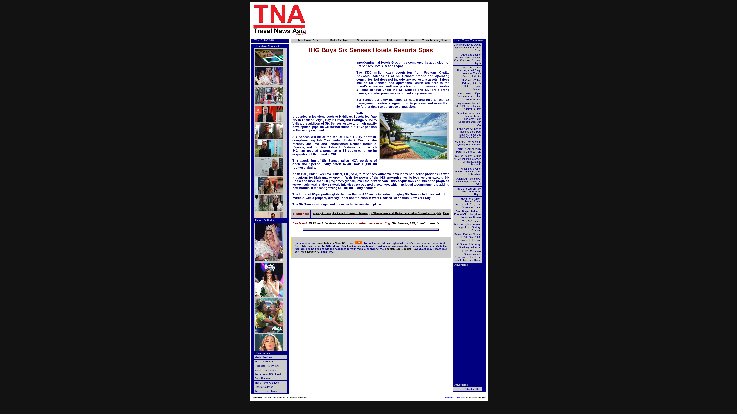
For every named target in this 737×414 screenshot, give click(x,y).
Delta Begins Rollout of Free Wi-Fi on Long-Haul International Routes (467, 214)
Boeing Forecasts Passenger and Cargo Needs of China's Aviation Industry (469, 72)
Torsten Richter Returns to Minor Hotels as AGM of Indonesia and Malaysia (467, 160)
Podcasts (392, 40)
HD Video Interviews (322, 223)
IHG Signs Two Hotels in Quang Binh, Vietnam (467, 143)
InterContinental (428, 223)
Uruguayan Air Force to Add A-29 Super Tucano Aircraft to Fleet (468, 106)
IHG (412, 223)
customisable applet (399, 248)
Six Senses (400, 223)
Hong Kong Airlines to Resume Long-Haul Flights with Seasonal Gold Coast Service (469, 133)
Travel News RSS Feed (268, 374)
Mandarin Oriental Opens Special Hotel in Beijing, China (467, 47)
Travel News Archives (267, 382)
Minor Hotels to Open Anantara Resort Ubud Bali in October (469, 96)
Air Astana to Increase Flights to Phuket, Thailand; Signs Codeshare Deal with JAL (468, 119)
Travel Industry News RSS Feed (335, 243)
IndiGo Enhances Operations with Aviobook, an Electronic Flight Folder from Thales (467, 255)
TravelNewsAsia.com (297, 397)
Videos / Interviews (368, 40)
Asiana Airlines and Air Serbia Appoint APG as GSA (468, 181)
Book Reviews (263, 378)
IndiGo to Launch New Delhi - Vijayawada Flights (469, 191)
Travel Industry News (434, 40)
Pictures (410, 40)
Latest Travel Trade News (469, 40)
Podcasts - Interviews (267, 365)
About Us (281, 397)
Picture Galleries (264, 220)
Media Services (339, 40)
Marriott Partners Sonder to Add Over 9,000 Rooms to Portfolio (467, 237)
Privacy (271, 397)
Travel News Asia (308, 40)
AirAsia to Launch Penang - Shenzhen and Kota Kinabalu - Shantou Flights (374, 213)
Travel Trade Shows (266, 391)
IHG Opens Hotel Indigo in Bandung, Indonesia (468, 246)
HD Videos (261, 46)
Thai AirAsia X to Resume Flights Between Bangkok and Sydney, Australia (467, 226)
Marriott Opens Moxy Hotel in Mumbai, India (468, 150)
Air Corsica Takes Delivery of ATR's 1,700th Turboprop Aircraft (471, 84)
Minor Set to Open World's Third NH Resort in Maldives (467, 171)
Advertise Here (473, 389)
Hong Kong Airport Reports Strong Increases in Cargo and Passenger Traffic (468, 203)
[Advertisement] (403, 19)
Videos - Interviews (265, 370)
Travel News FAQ (309, 251)
